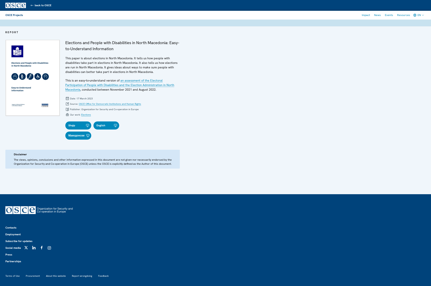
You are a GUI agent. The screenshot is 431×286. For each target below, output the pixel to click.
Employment (13, 234)
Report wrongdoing (82, 275)
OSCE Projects (14, 15)
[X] (26, 247)
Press (8, 254)
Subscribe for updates (18, 241)
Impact (366, 15)
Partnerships (13, 261)
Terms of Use (12, 275)
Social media (13, 248)
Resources (403, 15)
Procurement (33, 275)
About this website (56, 275)
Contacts (10, 227)
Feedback (103, 275)
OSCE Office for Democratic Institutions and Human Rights (110, 103)
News (377, 15)
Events (389, 15)
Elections (86, 114)
